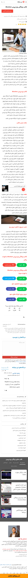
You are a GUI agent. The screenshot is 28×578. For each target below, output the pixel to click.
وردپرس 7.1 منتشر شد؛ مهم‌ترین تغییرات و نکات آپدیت (14, 405)
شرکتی (10, 462)
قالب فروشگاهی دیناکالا (21, 511)
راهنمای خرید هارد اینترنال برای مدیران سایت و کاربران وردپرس (14, 412)
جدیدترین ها (22, 462)
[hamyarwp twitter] (20, 573)
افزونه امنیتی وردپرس (21, 450)
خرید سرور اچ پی (22, 438)
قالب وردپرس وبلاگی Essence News (20, 499)
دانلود (20, 265)
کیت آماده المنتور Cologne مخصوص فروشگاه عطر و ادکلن (19, 487)
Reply (5, 379)
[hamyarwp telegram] (14, 573)
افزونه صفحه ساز (22, 448)
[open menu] (26, 2)
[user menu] (4, 2)
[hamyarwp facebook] (10, 573)
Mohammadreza (21, 324)
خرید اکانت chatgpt (21, 440)
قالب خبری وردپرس (21, 445)
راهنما (10, 289)
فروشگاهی (5, 462)
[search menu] (2, 2)
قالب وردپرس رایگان (14, 16)
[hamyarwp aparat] (4, 573)
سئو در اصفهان (22, 443)
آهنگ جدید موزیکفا (21, 435)
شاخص (3, 370)
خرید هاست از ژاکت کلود (5, 565)
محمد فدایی (16, 373)
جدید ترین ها (4, 367)
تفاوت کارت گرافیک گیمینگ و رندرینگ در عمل (16, 408)
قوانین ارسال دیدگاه (21, 361)
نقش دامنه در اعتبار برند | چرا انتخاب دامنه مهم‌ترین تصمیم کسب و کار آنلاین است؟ (15, 417)
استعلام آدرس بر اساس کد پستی (19, 428)
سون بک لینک (23, 433)
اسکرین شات (8, 279)
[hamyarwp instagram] (24, 573)
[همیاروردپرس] (20, 2)
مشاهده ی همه (14, 466)
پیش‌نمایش (8, 265)
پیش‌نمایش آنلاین (7, 11)
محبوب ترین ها (16, 462)
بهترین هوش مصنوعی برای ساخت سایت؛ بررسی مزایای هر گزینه (14, 402)
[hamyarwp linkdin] (17, 573)
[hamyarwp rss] (7, 573)
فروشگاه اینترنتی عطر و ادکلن (19, 430)
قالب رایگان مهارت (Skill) (20, 473)
